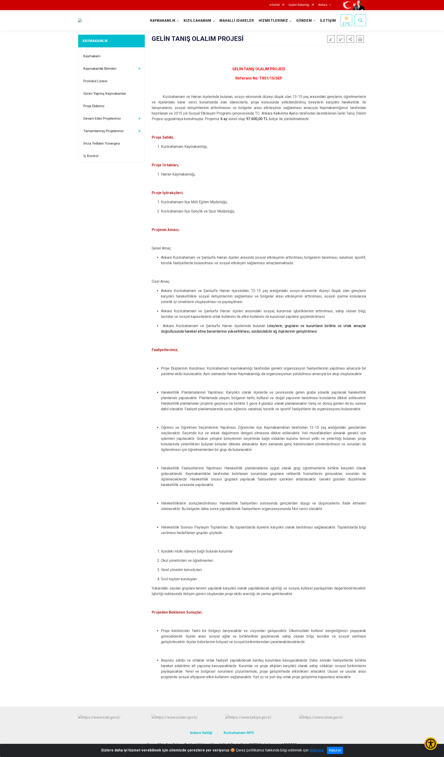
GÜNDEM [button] (304, 21)
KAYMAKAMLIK (95, 41)
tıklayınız (316, 750)
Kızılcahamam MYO (239, 733)
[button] (350, 39)
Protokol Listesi (95, 81)
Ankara (322, 4)
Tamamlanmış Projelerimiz (103, 131)
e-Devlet (274, 4)
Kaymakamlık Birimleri (99, 69)
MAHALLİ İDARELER (236, 21)
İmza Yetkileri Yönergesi (101, 143)
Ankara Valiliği (201, 733)
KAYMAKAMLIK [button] (163, 21)
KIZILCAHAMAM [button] (197, 21)
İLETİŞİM (328, 21)
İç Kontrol (90, 156)
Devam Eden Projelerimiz (102, 118)
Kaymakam (91, 56)
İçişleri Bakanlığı (299, 4)
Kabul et (335, 750)
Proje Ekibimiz (94, 106)
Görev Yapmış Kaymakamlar (104, 93)
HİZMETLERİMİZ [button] (273, 21)
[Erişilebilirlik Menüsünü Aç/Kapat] (430, 743)
